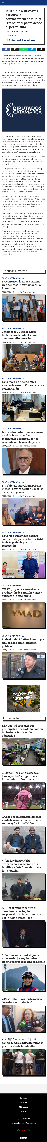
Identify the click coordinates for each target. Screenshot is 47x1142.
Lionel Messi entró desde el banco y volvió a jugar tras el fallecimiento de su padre (21, 776)
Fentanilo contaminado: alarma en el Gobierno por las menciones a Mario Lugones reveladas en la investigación (22, 437)
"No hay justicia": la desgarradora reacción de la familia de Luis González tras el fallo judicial (22, 865)
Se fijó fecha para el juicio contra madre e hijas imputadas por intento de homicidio (22, 1043)
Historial (23, 1102)
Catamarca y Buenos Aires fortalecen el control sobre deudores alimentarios (19, 335)
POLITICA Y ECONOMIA (17, 32)
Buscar (24, 1111)
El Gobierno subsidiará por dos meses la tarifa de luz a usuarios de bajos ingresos (22, 489)
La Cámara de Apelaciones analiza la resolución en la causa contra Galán (23, 385)
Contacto (23, 1098)
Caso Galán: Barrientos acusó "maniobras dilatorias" (22, 1000)
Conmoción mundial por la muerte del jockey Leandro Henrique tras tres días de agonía (23, 958)
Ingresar (25, 1107)
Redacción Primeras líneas (22, 40)
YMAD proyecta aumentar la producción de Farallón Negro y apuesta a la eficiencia (22, 592)
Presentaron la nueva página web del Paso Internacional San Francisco (22, 285)
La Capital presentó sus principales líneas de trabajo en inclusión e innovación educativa (22, 730)
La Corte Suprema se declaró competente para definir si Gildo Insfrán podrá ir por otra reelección (23, 540)
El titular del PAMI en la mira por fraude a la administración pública (23, 643)
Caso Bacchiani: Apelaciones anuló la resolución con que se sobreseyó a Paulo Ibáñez (22, 820)
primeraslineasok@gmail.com (23, 1123)
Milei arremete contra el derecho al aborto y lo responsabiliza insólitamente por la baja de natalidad (21, 912)
